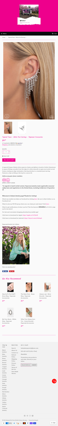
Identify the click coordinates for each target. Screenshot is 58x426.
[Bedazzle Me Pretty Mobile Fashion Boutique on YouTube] (32, 416)
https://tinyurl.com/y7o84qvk (33, 218)
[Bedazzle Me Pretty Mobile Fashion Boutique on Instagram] (30, 416)
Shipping (5, 145)
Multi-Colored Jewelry (4, 408)
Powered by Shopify (33, 420)
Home (3, 37)
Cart (55, 33)
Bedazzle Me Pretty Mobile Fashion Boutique (16, 420)
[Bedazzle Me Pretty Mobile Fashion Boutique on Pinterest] (27, 416)
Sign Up (34, 365)
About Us (14, 350)
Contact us (15, 352)
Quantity (4, 149)
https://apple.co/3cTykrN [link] (30, 215)
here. (35, 199)
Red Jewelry (5, 391)
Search (14, 348)
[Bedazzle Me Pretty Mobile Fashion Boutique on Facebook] (25, 416)
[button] (29, 143)
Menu (5, 33)
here (47, 204)
